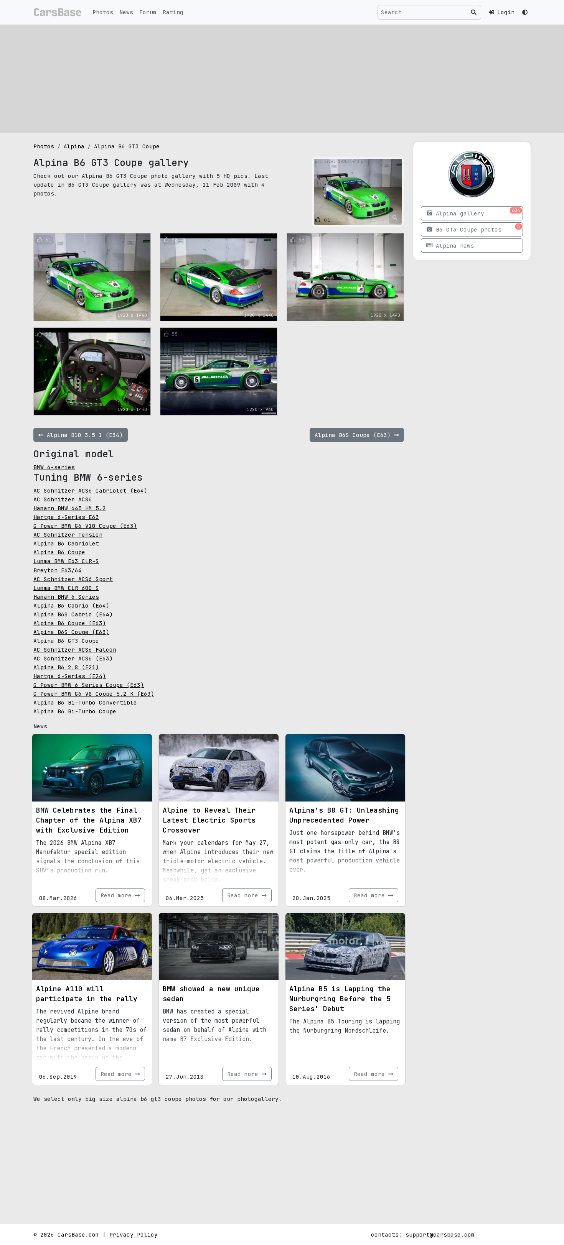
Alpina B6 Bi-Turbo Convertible (85, 702)
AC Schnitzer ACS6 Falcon (74, 649)
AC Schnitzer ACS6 (62, 499)
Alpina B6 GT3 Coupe (127, 146)
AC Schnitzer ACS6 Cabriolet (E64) (90, 490)
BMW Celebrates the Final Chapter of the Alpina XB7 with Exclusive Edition (89, 820)
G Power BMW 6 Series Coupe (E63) (88, 684)
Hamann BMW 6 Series (66, 596)
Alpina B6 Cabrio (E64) (71, 605)
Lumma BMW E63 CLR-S (66, 561)
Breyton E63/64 (57, 570)
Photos (102, 12)
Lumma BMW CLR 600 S (66, 587)
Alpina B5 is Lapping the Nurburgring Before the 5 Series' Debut (340, 998)
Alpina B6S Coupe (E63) (71, 632)
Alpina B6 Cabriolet (66, 543)
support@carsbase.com (440, 1234)
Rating (173, 12)
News (126, 12)
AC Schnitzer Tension (67, 534)
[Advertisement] (282, 78)
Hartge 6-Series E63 (66, 517)
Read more (118, 895)
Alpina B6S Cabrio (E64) (73, 614)
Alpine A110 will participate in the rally (86, 993)
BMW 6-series (54, 467)
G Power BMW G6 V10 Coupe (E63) (85, 525)
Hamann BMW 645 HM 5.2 (69, 508)
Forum (148, 12)
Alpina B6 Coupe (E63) (69, 623)
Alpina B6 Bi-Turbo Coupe (74, 711)
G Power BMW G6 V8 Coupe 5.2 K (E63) (93, 693)
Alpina (74, 146)
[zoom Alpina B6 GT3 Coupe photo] (395, 217)
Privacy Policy (133, 1234)
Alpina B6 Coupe (59, 552)
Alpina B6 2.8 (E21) (66, 667)
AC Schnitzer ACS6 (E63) (73, 658)
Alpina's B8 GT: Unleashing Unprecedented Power (344, 815)
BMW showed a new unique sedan (211, 993)
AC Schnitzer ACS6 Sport (73, 579)
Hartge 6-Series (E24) (69, 676)
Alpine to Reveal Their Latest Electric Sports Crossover (209, 820)
